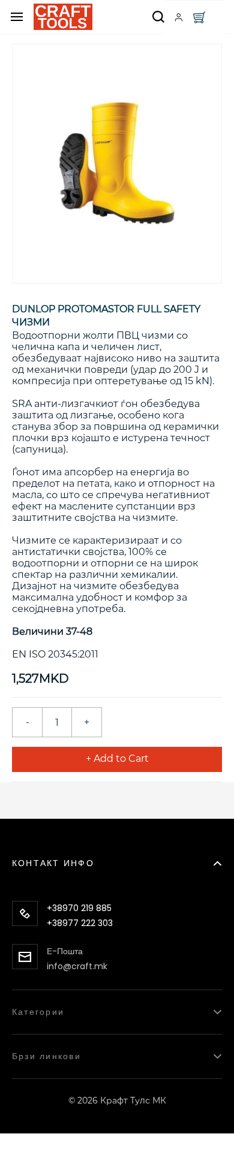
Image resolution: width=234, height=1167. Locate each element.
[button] (117, 856)
